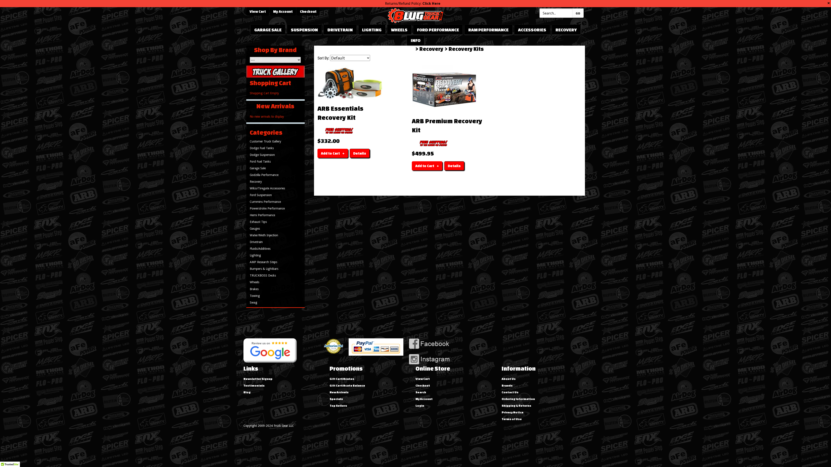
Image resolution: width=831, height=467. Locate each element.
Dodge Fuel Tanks (262, 148)
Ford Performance (438, 29)
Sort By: (323, 58)
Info (415, 40)
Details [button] (359, 153)
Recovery (566, 29)
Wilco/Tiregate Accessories (267, 188)
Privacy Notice (512, 412)
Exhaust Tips (258, 222)
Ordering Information (518, 399)
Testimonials (254, 385)
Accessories (532, 29)
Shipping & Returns (516, 405)
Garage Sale (268, 29)
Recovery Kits (466, 49)
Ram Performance (488, 29)
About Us (509, 379)
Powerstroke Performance (267, 208)
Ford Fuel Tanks (260, 161)
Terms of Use (512, 419)
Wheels (399, 29)
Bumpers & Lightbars (264, 268)
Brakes (254, 289)
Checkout (308, 11)
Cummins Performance (265, 201)
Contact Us (510, 392)
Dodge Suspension (262, 155)
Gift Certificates (342, 379)
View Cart (258, 11)
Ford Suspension (261, 195)
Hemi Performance (262, 215)
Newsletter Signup (257, 379)
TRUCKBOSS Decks (263, 275)
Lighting (372, 29)
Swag (253, 302)
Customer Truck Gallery (265, 141)
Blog (247, 392)
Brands (507, 385)
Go (578, 13)
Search (421, 392)
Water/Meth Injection (264, 235)
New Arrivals (339, 392)
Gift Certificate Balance (347, 385)
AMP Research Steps (263, 262)
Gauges (255, 228)
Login (420, 405)
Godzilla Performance (264, 175)
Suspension (304, 29)
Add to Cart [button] (330, 153)
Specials (336, 399)
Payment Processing (333, 355)
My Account (283, 11)
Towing (255, 295)
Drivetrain (340, 29)
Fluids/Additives (260, 248)
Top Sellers (338, 405)
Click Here (431, 3)
